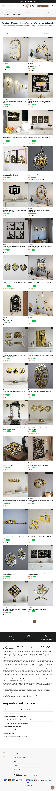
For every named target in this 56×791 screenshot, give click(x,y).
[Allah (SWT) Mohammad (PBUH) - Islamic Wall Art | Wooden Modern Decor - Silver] (31, 542)
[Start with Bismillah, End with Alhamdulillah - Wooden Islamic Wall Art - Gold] (3, 143)
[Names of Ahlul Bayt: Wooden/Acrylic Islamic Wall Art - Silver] (31, 323)
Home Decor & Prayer (29, 12)
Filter (7, 33)
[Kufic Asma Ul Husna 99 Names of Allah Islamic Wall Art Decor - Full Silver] (31, 361)
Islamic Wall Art (42, 689)
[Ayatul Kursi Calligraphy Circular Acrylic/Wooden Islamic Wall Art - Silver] (31, 215)
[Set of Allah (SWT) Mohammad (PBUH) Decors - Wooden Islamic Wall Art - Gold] (5, 578)
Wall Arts (19, 12)
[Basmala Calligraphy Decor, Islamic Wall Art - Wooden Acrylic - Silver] (5, 542)
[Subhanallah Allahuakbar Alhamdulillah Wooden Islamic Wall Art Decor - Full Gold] (33, 433)
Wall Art (16, 753)
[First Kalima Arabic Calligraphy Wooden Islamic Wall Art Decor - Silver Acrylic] (5, 506)
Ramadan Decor (17, 14)
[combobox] (8, 6)
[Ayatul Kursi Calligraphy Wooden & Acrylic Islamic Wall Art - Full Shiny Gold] (40, 179)
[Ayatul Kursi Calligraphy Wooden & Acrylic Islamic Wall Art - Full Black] (44, 179)
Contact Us (17, 765)
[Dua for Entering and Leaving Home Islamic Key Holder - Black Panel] (5, 69)
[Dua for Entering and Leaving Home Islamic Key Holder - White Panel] (3, 69)
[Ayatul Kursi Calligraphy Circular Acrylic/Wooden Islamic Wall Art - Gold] (29, 215)
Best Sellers (5, 12)
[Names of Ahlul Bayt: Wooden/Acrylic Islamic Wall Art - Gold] (29, 323)
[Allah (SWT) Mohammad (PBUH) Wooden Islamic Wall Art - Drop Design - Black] (33, 70)
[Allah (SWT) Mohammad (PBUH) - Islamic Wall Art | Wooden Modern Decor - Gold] (29, 542)
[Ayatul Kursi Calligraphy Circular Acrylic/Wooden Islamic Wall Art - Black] (33, 215)
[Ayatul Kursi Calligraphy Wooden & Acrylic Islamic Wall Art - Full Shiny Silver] (42, 179)
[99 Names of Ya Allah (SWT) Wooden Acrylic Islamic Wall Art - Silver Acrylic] (5, 107)
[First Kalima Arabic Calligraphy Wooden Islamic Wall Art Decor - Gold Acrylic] (3, 506)
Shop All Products (43, 6)
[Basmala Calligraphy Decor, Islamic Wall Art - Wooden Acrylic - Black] (7, 542)
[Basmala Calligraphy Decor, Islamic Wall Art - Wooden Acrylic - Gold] (3, 542)
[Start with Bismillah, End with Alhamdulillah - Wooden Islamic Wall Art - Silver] (5, 143)
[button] (52, 787)
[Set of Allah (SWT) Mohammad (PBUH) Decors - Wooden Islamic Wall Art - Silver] (7, 578)
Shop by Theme (6, 14)
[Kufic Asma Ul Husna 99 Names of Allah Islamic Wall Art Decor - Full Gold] (29, 361)
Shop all (33, 1)
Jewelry (16, 761)
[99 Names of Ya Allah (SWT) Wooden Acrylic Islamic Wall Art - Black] (7, 107)
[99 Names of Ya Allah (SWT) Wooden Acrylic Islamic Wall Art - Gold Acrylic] (3, 107)
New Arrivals (12, 12)
